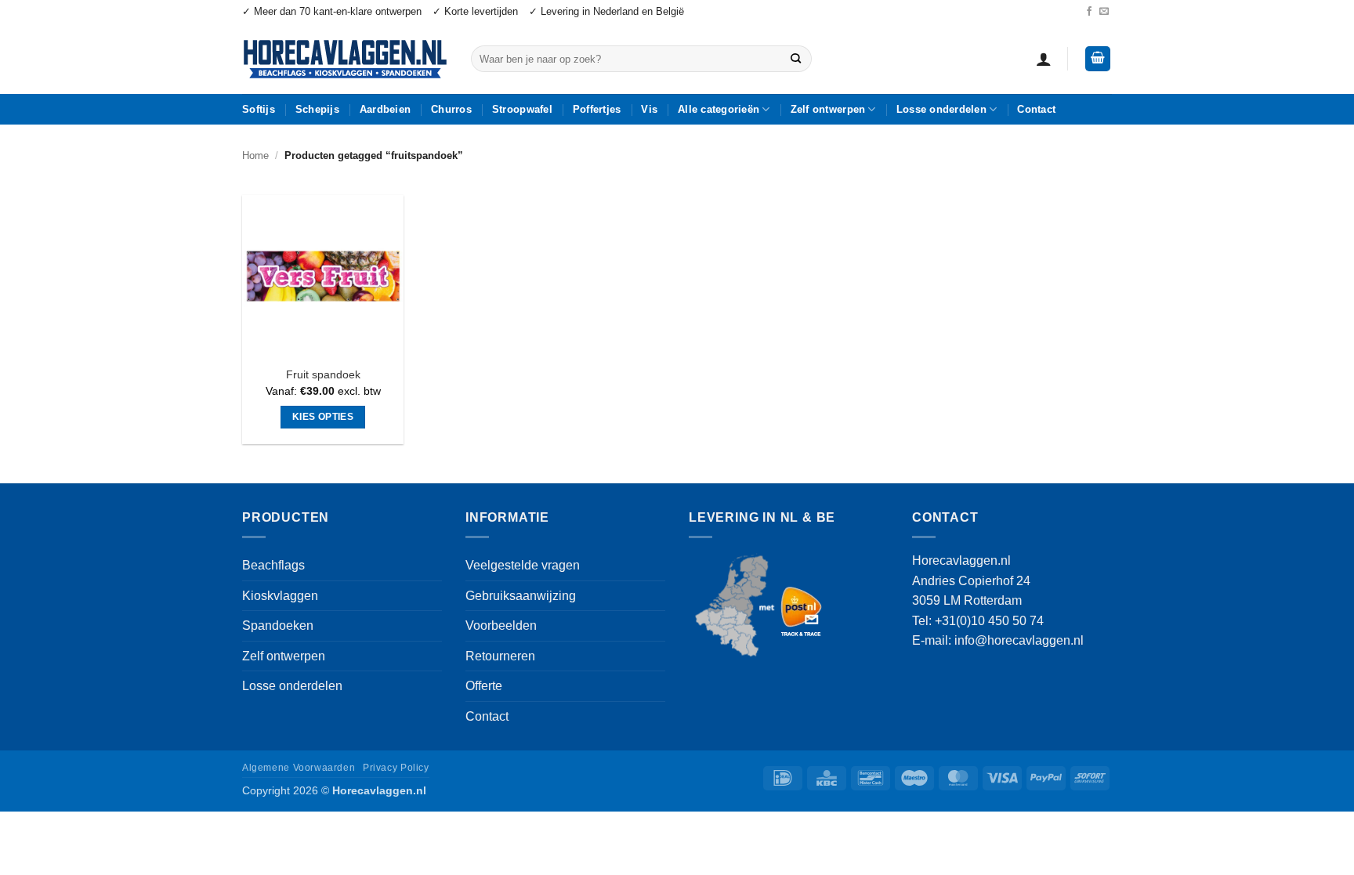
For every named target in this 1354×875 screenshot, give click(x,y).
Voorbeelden (501, 625)
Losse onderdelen (941, 109)
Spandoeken (277, 625)
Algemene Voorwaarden (298, 767)
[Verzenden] (795, 59)
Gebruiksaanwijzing (520, 595)
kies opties (322, 416)
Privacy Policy (396, 767)
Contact (1036, 109)
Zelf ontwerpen (828, 109)
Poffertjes (597, 109)
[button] (1044, 59)
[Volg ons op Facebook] (1089, 11)
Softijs (258, 109)
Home (255, 155)
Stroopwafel (522, 109)
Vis (649, 109)
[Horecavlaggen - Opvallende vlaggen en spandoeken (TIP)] (344, 59)
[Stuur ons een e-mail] (1104, 11)
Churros (451, 109)
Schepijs (317, 109)
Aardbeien (385, 109)
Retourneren (500, 656)
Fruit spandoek (323, 374)
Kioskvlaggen (280, 595)
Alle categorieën (718, 109)
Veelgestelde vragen (522, 565)
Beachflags (273, 565)
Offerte (483, 685)
